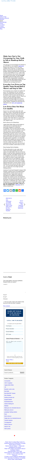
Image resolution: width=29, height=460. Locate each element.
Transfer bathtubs (8, 420)
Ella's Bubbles (7, 395)
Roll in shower (7, 416)
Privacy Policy (9, 359)
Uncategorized (7, 422)
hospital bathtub (8, 399)
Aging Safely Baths (9, 385)
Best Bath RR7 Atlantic (9, 393)
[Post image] (7, 224)
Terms (7, 361)
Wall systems (7, 428)
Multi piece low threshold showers (12, 407)
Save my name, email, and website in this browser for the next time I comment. (13, 302)
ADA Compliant (8, 383)
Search (22, 372)
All (5, 387)
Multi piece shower (8, 410)
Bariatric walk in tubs (9, 389)
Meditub (6, 405)
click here (18, 184)
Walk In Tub (7, 426)
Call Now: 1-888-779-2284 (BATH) (14, 320)
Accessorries (7, 380)
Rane (5, 414)
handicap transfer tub (9, 397)
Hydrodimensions (8, 401)
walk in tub (21, 66)
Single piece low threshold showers (12, 418)
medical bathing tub (9, 403)
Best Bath (6, 391)
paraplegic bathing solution (10, 412)
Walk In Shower (8, 424)
